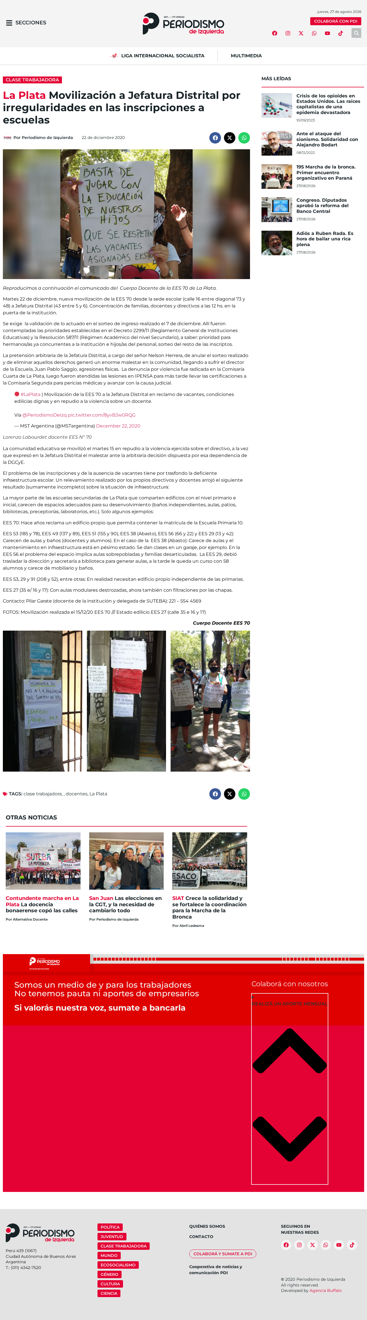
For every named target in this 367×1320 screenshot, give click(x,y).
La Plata (98, 794)
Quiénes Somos (207, 1226)
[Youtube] (327, 33)
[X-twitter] (301, 33)
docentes (76, 794)
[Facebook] (275, 33)
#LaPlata (30, 394)
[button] (215, 138)
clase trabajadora (43, 794)
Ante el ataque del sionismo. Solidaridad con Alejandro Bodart (327, 139)
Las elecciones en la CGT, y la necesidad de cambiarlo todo (125, 904)
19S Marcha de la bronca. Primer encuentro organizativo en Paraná (326, 172)
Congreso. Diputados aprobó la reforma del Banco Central (322, 205)
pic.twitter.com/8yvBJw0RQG (102, 415)
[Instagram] (288, 33)
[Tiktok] (340, 33)
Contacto (201, 1236)
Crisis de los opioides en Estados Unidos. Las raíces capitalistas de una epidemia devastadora (328, 104)
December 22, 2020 (118, 426)
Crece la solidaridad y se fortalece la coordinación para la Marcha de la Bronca (209, 907)
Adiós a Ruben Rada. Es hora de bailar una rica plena (325, 239)
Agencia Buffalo (326, 1290)
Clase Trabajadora (32, 80)
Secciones (30, 22)
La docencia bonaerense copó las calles (42, 904)
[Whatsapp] (314, 33)
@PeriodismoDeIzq (44, 415)
